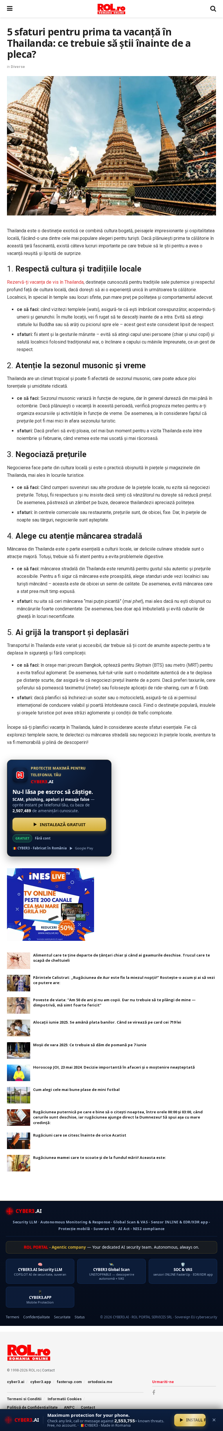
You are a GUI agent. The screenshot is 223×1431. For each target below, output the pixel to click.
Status (80, 1317)
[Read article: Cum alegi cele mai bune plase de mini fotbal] (18, 1095)
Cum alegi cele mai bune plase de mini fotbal (76, 1089)
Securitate (62, 1317)
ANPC (69, 1407)
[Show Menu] (9, 8)
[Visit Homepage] (111, 9)
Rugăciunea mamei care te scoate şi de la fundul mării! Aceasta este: (99, 1157)
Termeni (12, 1317)
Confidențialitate (36, 1317)
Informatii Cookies (65, 1399)
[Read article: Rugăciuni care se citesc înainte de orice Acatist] (18, 1140)
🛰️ (111, 1271)
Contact (48, 1370)
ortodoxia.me (100, 1382)
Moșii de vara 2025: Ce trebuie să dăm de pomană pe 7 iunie (89, 1044)
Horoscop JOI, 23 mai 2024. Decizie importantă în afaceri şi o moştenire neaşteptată (114, 1067)
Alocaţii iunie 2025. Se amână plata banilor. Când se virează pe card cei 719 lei (107, 1022)
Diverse (18, 66)
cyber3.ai (15, 1382)
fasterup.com (69, 1382)
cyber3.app (40, 1382)
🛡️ (183, 1269)
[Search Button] (213, 8)
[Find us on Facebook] (153, 1392)
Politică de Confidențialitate (32, 1407)
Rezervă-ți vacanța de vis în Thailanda (45, 282)
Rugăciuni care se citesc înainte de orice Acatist (79, 1135)
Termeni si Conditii (24, 1399)
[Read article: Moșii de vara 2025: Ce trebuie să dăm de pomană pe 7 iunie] (18, 1050)
